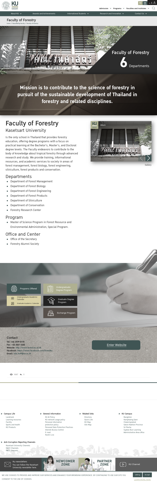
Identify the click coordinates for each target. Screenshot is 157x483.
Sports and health (13, 424)
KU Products (11, 427)
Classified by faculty (18, 23)
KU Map (87, 422)
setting (137, 474)
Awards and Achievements (44, 13)
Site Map (87, 424)
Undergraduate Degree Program (64, 288)
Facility (9, 422)
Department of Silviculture (26, 200)
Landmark (10, 417)
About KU (15, 13)
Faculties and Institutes (136, 8)
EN (145, 3)
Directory (88, 417)
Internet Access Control (54, 429)
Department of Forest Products (28, 196)
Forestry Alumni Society (24, 244)
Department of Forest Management (31, 181)
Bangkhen (128, 417)
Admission (103, 8)
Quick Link (88, 419)
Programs (117, 8)
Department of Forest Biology (28, 186)
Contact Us (139, 13)
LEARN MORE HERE (142, 479)
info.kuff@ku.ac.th (22, 353)
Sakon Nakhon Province (133, 423)
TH (140, 3)
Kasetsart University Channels (18, 445)
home (8, 23)
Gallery (148, 165)
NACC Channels (12, 448)
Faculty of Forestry (32, 23)
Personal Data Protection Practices (59, 427)
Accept (147, 474)
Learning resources (13, 419)
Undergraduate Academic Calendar (27, 298)
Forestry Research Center (25, 210)
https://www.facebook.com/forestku (34, 350)
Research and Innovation (110, 13)
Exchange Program (66, 313)
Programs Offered (28, 288)
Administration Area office (134, 431)
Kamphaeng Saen (131, 419)
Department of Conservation (27, 205)
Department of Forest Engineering (30, 191)
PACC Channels (12, 450)
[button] (148, 158)
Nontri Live (49, 434)
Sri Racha (127, 427)
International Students (76, 13)
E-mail (48, 432)
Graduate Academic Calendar (28, 303)
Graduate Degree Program (66, 301)
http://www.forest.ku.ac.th (28, 347)
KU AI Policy (50, 417)
